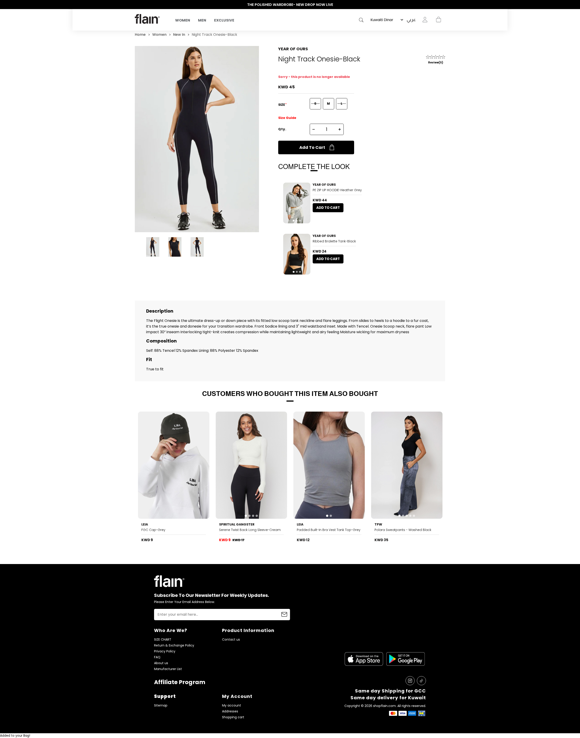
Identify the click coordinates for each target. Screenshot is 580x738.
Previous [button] (137, 4)
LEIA (144, 524)
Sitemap (160, 705)
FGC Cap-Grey (153, 530)
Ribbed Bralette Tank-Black (334, 241)
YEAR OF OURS (293, 49)
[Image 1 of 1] (174, 465)
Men (202, 20)
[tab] (294, 221)
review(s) (435, 62)
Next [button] (443, 4)
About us (161, 663)
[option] (290, 4)
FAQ (157, 657)
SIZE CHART (162, 639)
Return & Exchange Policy (174, 645)
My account (231, 705)
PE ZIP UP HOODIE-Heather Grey (337, 190)
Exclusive (224, 20)
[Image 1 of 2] (329, 465)
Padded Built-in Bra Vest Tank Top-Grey (328, 530)
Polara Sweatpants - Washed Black (403, 530)
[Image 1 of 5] (407, 465)
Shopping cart (438, 20)
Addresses (230, 711)
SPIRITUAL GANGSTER (236, 524)
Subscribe (284, 614)
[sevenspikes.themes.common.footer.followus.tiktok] (421, 680)
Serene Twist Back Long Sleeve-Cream (250, 530)
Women (182, 20)
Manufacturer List (168, 669)
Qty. (282, 129)
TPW (378, 524)
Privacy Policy (164, 651)
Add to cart (312, 147)
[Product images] (296, 203)
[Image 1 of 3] (296, 203)
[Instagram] (410, 680)
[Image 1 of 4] (251, 465)
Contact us (231, 639)
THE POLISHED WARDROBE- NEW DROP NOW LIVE (290, 4)
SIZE (282, 104)
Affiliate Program (179, 682)
